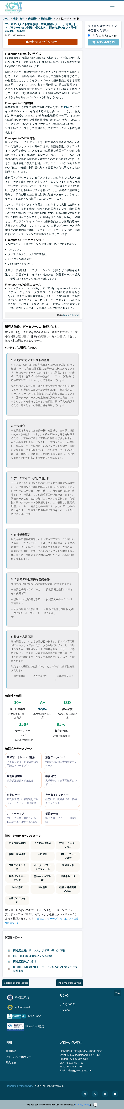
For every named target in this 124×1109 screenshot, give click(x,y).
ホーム (6, 18)
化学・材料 (19, 18)
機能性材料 (46, 18)
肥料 (66, 107)
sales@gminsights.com (79, 1070)
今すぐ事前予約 (106, 42)
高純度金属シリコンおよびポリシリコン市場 (39, 950)
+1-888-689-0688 (79, 1058)
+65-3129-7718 (74, 1066)
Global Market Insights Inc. (20, 1086)
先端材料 (32, 18)
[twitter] (95, 1093)
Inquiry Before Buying (69, 982)
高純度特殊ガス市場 (24, 961)
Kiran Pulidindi (71, 315)
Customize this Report (16, 982)
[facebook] (105, 1093)
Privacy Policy (82, 1104)
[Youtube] (115, 1093)
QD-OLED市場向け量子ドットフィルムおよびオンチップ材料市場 (45, 969)
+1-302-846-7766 (74, 1062)
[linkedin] (84, 1093)
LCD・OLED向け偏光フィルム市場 (32, 956)
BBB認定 (42, 709)
